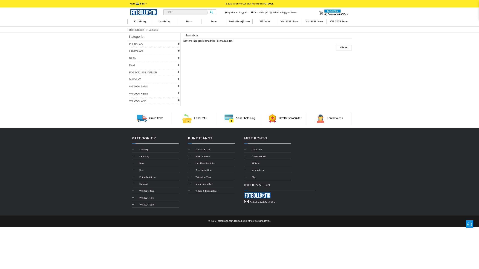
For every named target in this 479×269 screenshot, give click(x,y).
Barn (189, 21)
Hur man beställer (205, 163)
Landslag (164, 21)
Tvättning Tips (203, 177)
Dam (214, 21)
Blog (254, 177)
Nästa (344, 47)
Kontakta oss (335, 118)
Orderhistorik (259, 156)
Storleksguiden (204, 170)
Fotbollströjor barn (250, 221)
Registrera (231, 12)
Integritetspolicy (204, 184)
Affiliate (256, 163)
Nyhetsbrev (258, 170)
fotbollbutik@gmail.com (284, 12)
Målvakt (265, 21)
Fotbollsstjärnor (239, 21)
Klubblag (140, 21)
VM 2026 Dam (339, 21)
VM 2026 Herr (314, 21)
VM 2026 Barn (289, 21)
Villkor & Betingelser (206, 191)
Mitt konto (257, 149)
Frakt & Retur (203, 156)
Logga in (243, 12)
